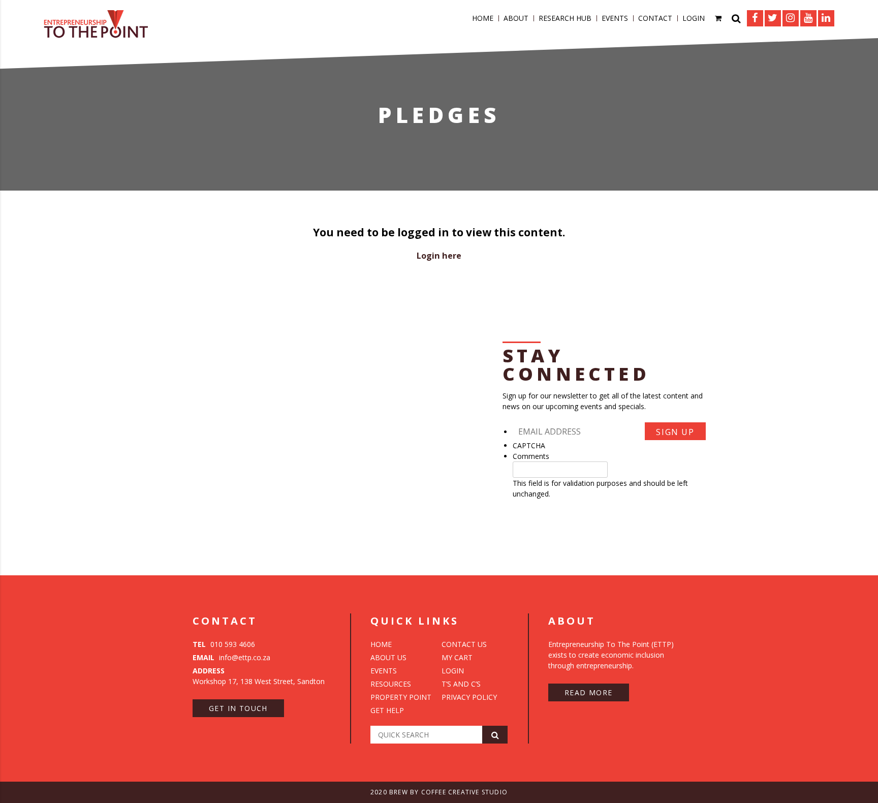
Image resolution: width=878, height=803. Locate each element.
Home (482, 18)
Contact (655, 18)
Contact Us (464, 644)
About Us (388, 657)
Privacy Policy (469, 697)
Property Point (400, 697)
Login (693, 18)
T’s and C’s (461, 684)
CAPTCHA (529, 445)
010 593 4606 (224, 644)
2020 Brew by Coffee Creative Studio (439, 792)
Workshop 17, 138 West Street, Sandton (259, 676)
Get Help (387, 710)
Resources (390, 684)
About (516, 18)
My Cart (457, 657)
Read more (589, 692)
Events (615, 18)
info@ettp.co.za (231, 657)
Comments (531, 456)
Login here (439, 255)
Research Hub (565, 18)
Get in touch (238, 708)
